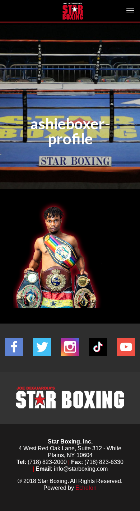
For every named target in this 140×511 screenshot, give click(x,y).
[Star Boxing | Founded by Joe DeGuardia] (72, 11)
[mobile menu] (130, 11)
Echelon (86, 488)
